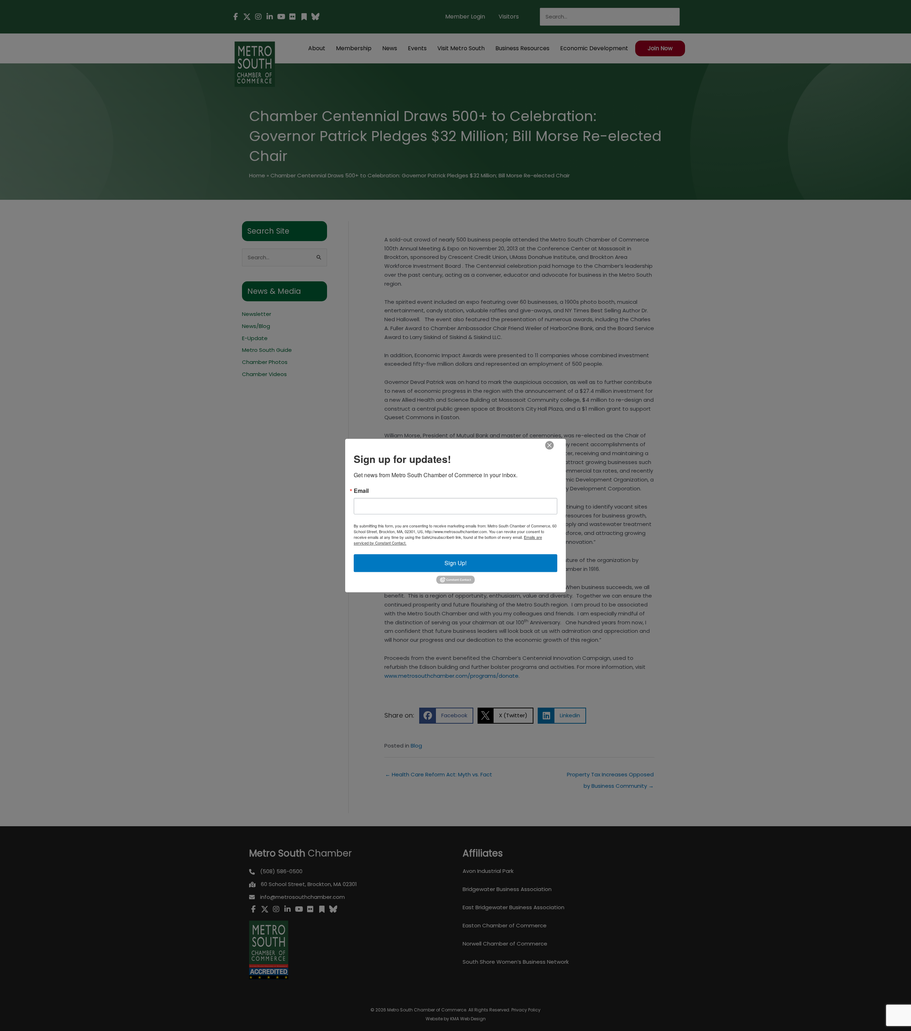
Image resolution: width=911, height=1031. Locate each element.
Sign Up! (455, 563)
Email (361, 491)
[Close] (549, 445)
